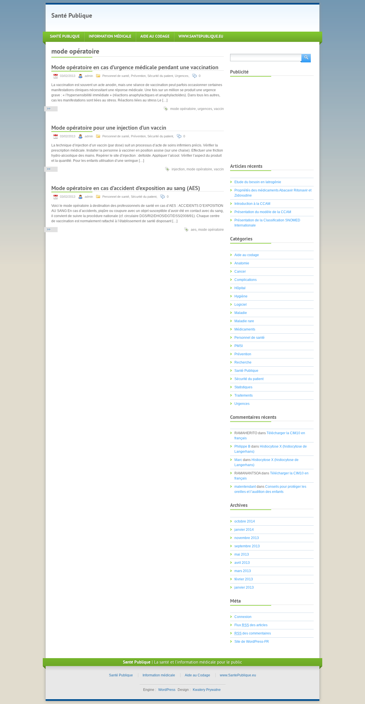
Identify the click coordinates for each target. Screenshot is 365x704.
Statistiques (243, 387)
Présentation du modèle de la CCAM (262, 212)
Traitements (243, 395)
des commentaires (252, 633)
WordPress (166, 690)
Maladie (240, 313)
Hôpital (240, 288)
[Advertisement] (203, 17)
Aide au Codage (154, 36)
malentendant (245, 487)
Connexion (243, 617)
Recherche (243, 362)
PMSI (238, 346)
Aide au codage (246, 255)
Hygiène (241, 296)
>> (48, 109)
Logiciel (240, 305)
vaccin (219, 109)
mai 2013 (241, 554)
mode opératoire (183, 109)
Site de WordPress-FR (251, 642)
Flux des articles (250, 625)
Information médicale (110, 36)
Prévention (138, 75)
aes (193, 230)
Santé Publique (71, 16)
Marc (238, 460)
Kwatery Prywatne (207, 690)
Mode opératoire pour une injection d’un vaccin (108, 128)
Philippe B (242, 446)
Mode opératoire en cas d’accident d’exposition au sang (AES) (125, 188)
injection (178, 169)
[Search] (305, 57)
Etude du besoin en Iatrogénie (257, 182)
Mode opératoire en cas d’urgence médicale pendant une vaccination (134, 68)
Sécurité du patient (160, 75)
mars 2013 (242, 571)
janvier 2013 (244, 587)
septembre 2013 (247, 546)
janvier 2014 (244, 530)
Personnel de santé (115, 75)
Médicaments (244, 329)
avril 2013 (242, 563)
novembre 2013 (246, 538)
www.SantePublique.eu (201, 36)
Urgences (181, 75)
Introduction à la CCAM (252, 204)
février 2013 (243, 579)
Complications (245, 280)
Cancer (240, 272)
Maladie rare (244, 321)
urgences (205, 109)
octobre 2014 (244, 521)
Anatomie (241, 263)
